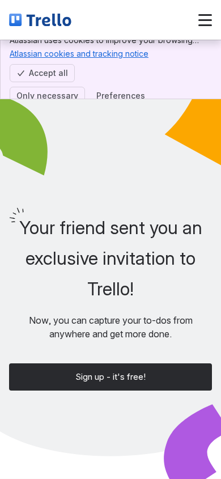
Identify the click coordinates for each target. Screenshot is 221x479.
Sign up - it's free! (110, 376)
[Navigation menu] (205, 20)
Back (112, 19)
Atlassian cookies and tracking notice (79, 53)
